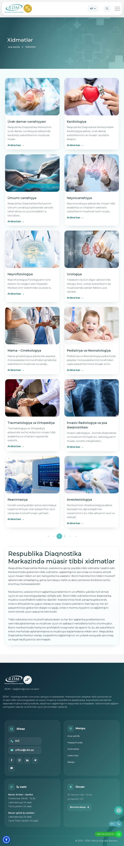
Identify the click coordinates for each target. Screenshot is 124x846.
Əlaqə (70, 762)
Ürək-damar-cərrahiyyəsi (27, 121)
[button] (6, 839)
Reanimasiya (18, 499)
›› (75, 536)
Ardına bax (14, 145)
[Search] (107, 8)
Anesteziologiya (79, 499)
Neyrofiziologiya (20, 274)
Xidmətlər (73, 749)
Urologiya (74, 274)
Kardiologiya (76, 121)
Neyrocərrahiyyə (79, 198)
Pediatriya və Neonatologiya (89, 350)
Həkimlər (73, 755)
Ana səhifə (73, 736)
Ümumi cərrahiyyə (22, 198)
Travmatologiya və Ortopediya (31, 423)
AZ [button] (91, 8)
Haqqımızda (74, 742)
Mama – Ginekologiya (24, 350)
